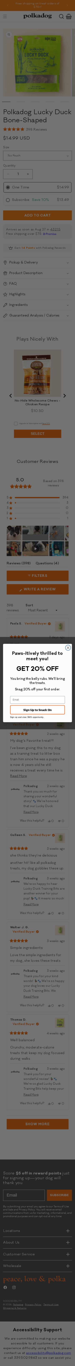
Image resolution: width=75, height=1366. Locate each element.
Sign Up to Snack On (37, 709)
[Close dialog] (68, 647)
